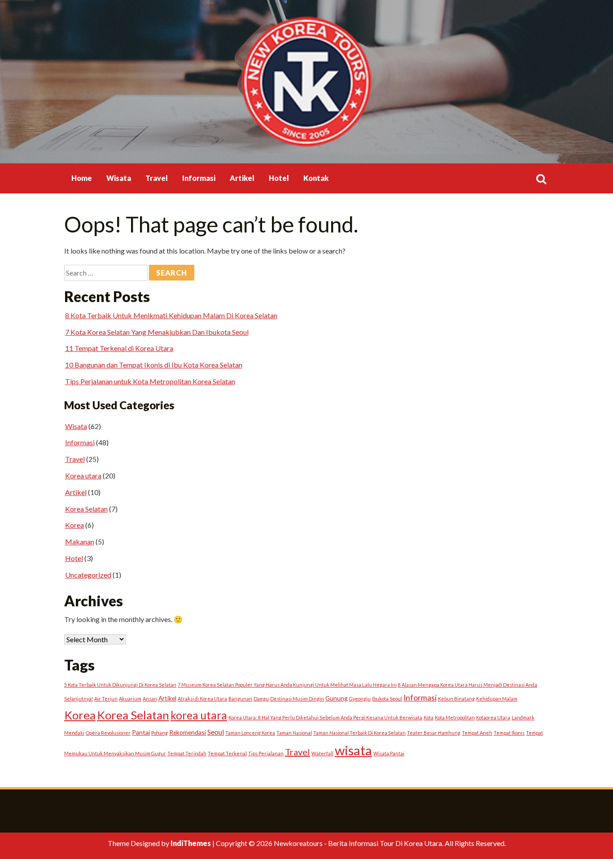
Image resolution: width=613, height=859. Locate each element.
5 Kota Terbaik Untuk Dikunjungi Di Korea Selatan (120, 685)
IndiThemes (191, 843)
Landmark (523, 717)
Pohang (159, 733)
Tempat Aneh (477, 733)
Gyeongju (360, 698)
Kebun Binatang (456, 698)
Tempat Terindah (186, 753)
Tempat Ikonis (509, 733)
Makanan (79, 541)
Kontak (315, 178)
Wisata (118, 178)
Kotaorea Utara (493, 717)
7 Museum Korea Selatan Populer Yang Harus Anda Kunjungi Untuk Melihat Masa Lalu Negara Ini (287, 685)
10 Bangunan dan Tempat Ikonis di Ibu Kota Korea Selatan (153, 364)
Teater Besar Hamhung (433, 733)
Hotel (279, 178)
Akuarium (130, 698)
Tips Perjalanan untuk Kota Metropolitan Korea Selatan (150, 381)
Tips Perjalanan (266, 753)
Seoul (215, 732)
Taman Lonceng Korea (250, 733)
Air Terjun (106, 698)
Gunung (336, 698)
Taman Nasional (294, 733)
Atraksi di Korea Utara (202, 698)
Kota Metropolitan (455, 717)
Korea (74, 525)
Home (81, 178)
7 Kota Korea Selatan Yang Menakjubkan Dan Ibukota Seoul (157, 332)
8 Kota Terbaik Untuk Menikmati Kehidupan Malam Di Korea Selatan (171, 315)
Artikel (242, 178)
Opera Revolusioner (108, 733)
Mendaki (74, 733)
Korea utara (83, 475)
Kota (428, 717)
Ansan (150, 698)
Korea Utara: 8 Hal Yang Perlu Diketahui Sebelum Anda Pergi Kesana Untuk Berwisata (325, 717)
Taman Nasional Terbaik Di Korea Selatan (359, 733)
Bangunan (240, 698)
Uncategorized (88, 574)
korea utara (199, 715)
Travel (156, 178)
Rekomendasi (187, 732)
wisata (353, 750)
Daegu (261, 698)
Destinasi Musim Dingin (297, 698)
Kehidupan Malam (496, 698)
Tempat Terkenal (227, 753)
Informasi (198, 178)
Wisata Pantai (388, 753)
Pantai (141, 732)
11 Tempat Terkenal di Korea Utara (119, 348)
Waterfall (322, 753)
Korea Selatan (86, 508)
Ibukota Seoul (387, 698)
